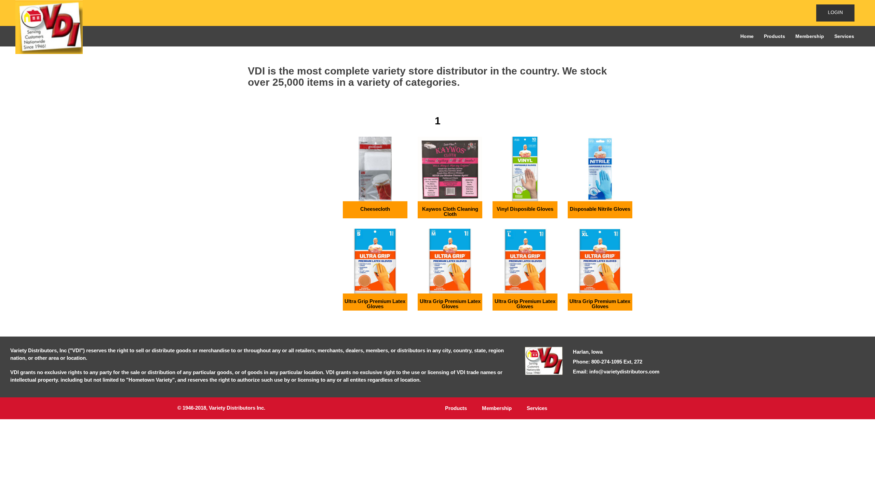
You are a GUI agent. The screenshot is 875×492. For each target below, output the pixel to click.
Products (774, 36)
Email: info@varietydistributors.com (616, 371)
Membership (809, 36)
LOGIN (835, 12)
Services (844, 36)
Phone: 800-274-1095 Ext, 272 (607, 362)
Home (747, 36)
